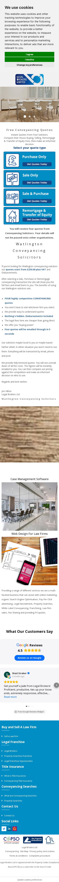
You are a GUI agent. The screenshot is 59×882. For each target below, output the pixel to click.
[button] (2, 685)
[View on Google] (7, 675)
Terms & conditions (18, 855)
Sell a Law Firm (11, 736)
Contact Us (9, 815)
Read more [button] (10, 697)
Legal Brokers (10, 750)
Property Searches (13, 800)
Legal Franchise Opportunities (18, 761)
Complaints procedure (39, 855)
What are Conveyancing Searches (20, 795)
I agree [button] (29, 54)
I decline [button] (29, 59)
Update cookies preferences (29, 879)
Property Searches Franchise (18, 755)
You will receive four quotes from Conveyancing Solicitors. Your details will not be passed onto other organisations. (29, 233)
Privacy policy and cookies (42, 851)
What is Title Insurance (15, 775)
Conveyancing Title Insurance (18, 780)
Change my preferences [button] (29, 65)
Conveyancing (12, 851)
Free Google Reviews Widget (31, 712)
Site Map (24, 851)
